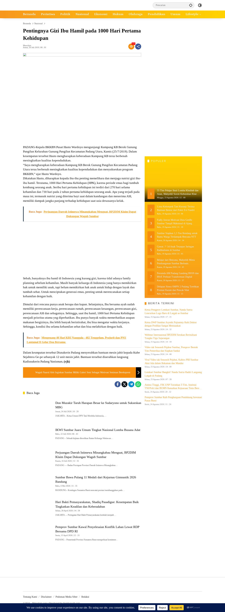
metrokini (27, 45)
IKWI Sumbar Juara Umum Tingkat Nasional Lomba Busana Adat (97, 430)
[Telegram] (131, 384)
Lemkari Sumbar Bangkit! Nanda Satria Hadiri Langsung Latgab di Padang (173, 374)
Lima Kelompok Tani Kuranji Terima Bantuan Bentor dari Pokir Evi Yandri (176, 208)
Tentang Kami (30, 597)
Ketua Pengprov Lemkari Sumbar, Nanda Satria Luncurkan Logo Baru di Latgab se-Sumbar (168, 311)
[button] (190, 5)
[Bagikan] (138, 46)
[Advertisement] (82, 249)
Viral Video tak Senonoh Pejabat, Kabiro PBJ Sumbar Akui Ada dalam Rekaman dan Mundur (171, 361)
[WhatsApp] (138, 384)
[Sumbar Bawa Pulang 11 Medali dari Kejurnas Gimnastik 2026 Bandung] (38, 483)
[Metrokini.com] (38, 5)
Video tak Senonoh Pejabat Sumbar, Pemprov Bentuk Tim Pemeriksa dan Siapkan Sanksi (171, 349)
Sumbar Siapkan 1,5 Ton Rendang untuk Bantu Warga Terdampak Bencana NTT (177, 235)
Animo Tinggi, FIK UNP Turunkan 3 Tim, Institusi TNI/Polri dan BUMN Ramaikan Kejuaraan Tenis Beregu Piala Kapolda (173, 387)
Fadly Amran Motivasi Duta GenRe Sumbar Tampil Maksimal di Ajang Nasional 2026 (174, 222)
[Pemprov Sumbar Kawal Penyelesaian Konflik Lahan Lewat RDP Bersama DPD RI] (38, 532)
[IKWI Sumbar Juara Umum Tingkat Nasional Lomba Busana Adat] (38, 433)
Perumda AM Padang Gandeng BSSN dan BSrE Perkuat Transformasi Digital (178, 275)
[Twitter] (124, 384)
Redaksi (85, 597)
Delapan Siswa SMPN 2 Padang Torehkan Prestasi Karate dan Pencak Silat (178, 288)
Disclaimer (46, 597)
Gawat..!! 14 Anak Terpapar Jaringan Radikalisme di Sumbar (175, 248)
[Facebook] (118, 384)
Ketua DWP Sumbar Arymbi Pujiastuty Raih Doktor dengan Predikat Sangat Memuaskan (171, 324)
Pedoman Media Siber (67, 597)
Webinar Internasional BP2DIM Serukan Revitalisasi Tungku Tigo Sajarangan (171, 337)
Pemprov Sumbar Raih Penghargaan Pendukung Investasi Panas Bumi (173, 399)
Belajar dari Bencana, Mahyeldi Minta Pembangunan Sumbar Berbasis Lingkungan (176, 262)
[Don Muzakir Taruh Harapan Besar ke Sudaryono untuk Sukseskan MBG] (38, 408)
